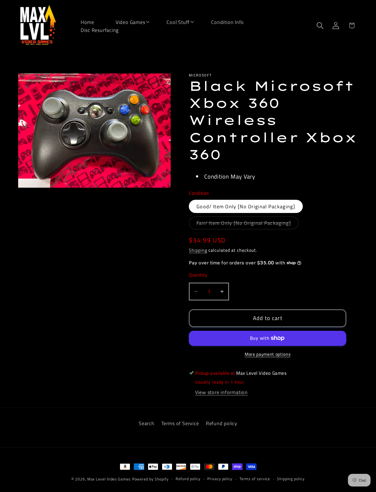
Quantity (198, 275)
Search (146, 423)
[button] (126, 22)
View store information (221, 392)
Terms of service (254, 479)
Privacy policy (220, 479)
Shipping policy (291, 479)
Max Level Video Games (109, 479)
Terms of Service (180, 423)
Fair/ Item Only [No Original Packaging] (248, 224)
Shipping (198, 250)
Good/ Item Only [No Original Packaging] (246, 206)
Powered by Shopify (150, 479)
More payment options (267, 354)
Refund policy (221, 423)
